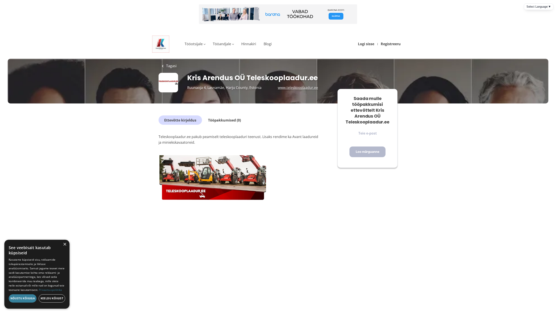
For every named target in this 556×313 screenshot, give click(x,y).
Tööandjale (222, 44)
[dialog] (37, 274)
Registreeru (391, 44)
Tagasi (171, 65)
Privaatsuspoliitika (50, 290)
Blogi (268, 44)
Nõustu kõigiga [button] (22, 298)
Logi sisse (366, 44)
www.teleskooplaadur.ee (298, 87)
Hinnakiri (248, 44)
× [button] (64, 244)
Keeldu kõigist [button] (52, 298)
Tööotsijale (194, 44)
